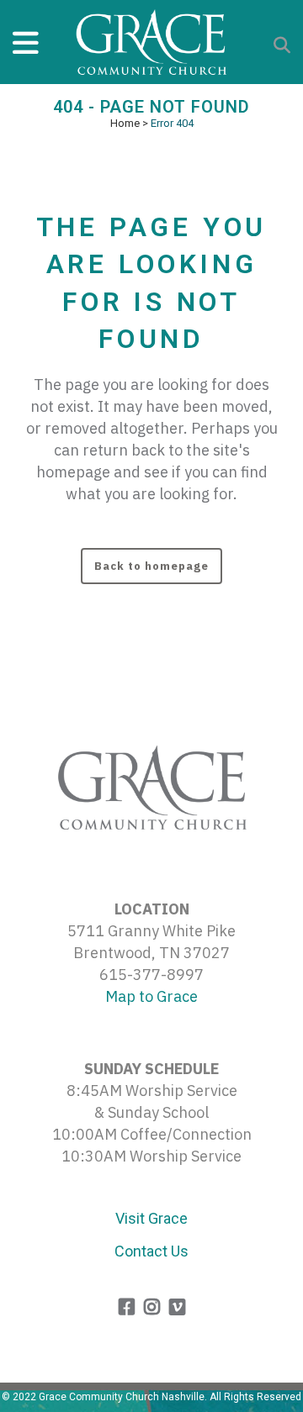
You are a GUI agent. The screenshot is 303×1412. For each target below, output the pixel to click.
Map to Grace (151, 996)
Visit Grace (151, 1218)
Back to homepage (151, 566)
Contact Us (151, 1251)
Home (125, 123)
